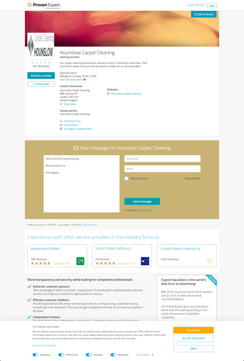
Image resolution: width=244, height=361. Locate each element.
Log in (212, 5)
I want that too (195, 5)
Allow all (193, 330)
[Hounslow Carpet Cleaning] (41, 46)
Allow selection (193, 338)
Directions (70, 104)
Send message (142, 201)
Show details (142, 354)
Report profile (90, 224)
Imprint (36, 345)
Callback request (138, 178)
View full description (71, 79)
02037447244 (72, 121)
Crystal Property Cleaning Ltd (180, 248)
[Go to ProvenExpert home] (43, 6)
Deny (193, 349)
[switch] (61, 354)
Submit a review (41, 75)
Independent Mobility (45, 248)
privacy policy (145, 210)
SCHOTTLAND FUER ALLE (113, 248)
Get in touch (205, 14)
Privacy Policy (49, 345)
